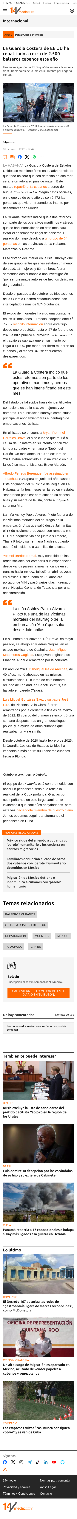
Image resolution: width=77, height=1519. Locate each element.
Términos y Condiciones (19, 1493)
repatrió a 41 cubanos (30, 187)
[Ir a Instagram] (22, 1462)
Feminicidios (61, 2)
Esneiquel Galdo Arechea (48, 669)
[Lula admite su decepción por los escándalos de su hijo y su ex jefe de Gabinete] (38, 1143)
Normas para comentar (55, 1480)
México (63, 936)
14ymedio (9, 1480)
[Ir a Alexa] (63, 1462)
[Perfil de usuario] (72, 10)
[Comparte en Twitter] (27, 157)
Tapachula (13, 946)
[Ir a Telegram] (30, 1462)
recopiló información (28, 324)
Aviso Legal (48, 1487)
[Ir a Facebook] (5, 1462)
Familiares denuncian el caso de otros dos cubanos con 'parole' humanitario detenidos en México (36, 863)
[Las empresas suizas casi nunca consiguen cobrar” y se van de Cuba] (38, 1400)
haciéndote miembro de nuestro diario (44, 810)
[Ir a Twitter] (14, 1462)
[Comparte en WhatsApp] (34, 157)
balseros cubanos (20, 914)
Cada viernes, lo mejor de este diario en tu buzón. (38, 993)
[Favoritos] (5, 157)
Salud (36, 2)
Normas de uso (64, 1014)
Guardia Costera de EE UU (25, 925)
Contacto (46, 1493)
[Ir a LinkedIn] (46, 1462)
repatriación (15, 936)
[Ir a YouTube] (54, 1462)
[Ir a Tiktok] (38, 1462)
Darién (35, 946)
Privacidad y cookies (16, 1487)
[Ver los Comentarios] (12, 157)
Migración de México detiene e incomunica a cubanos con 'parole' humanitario (34, 882)
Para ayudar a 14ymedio (29, 34)
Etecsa (47, 2)
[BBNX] (18, 1507)
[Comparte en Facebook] (20, 157)
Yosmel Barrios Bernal (19, 556)
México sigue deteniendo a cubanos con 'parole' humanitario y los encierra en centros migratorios (38, 844)
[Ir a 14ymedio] (22, 11)
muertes (42, 936)
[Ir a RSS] (6, 1469)
